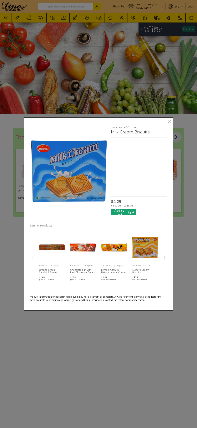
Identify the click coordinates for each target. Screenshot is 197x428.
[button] (69, 171)
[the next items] (164, 257)
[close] (170, 121)
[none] (52, 253)
